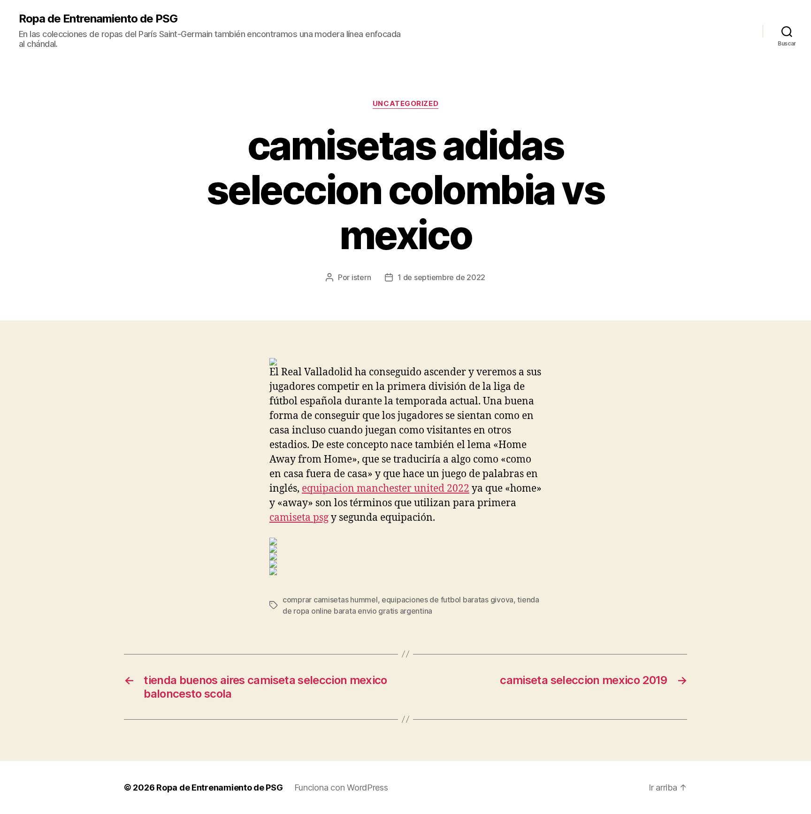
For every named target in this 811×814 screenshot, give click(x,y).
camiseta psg (299, 517)
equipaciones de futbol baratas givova (447, 599)
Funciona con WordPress (341, 787)
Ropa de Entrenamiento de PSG (98, 18)
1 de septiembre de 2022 (441, 277)
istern (361, 277)
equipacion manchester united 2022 (385, 488)
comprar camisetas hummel (330, 599)
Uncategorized (405, 103)
